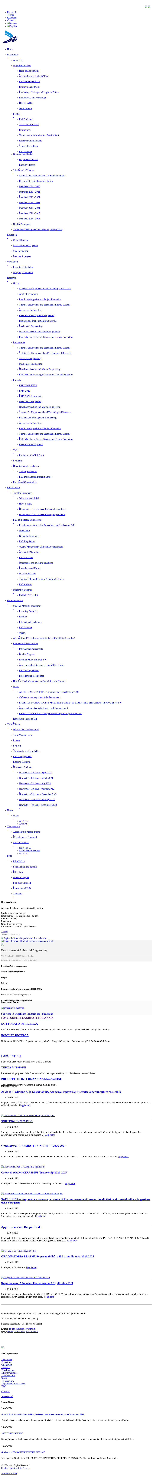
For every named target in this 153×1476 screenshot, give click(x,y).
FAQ (3, 1386)
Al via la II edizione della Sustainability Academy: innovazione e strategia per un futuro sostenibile (61, 1091)
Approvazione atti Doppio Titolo (21, 1227)
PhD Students (25, 151)
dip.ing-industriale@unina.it (22, 1329)
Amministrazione (9, 1473)
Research (5, 1367)
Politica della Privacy (20, 1468)
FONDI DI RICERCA (15, 1035)
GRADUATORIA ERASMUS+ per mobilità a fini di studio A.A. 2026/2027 (47, 1256)
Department (6, 1359)
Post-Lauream (7, 1370)
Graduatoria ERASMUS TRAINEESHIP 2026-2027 (33, 1145)
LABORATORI (11, 1055)
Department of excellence (13, 1383)
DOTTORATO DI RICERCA (19, 1023)
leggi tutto (24, 1105)
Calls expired (25, 848)
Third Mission (8, 1375)
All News (23, 821)
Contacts (5, 1391)
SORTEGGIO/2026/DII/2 (17, 1121)
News (4, 1378)
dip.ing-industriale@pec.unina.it (22, 1331)
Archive (23, 823)
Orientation (6, 1365)
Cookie (4, 1468)
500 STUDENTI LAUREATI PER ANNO (27, 1017)
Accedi (4, 931)
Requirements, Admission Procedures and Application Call (37, 1283)
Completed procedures (29, 850)
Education (6, 1362)
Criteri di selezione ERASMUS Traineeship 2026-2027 (34, 1172)
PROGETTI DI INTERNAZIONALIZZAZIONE (31, 1079)
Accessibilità (7, 1396)
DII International (9, 1373)
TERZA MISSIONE (13, 1067)
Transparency (7, 1381)
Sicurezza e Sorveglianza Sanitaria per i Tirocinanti (27, 1014)
